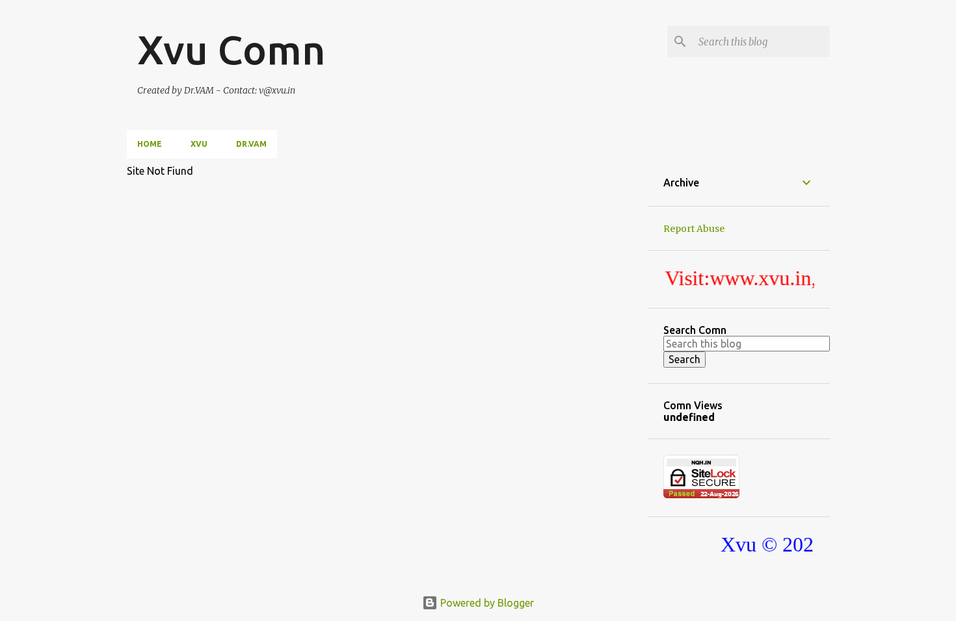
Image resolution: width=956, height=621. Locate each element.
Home (149, 144)
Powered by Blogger (486, 603)
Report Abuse (693, 228)
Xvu (199, 144)
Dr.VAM (251, 144)
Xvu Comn (231, 49)
